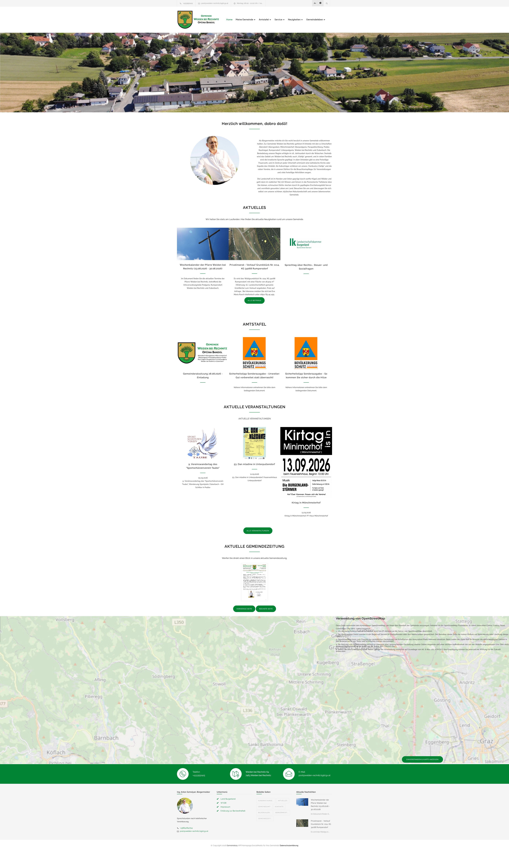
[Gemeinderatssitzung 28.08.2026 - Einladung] (203, 352)
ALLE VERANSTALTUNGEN (258, 531)
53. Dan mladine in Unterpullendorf (254, 464)
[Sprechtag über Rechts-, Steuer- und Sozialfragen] (306, 244)
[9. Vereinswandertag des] (203, 443)
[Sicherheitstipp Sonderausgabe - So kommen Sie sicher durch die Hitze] (306, 352)
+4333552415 (188, 3)
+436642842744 (186, 828)
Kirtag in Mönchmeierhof (306, 502)
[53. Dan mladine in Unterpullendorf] (254, 443)
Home (229, 19)
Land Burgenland (228, 799)
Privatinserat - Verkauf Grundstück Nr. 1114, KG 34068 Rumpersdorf (321, 824)
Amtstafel (264, 19)
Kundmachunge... (266, 801)
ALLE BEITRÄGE (254, 300)
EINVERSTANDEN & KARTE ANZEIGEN (422, 759)
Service (279, 19)
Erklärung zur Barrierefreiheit (233, 811)
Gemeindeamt (264, 807)
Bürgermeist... (281, 812)
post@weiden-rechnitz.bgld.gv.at (214, 3)
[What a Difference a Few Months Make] (302, 802)
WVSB (223, 803)
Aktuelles (282, 801)
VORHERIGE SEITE (244, 609)
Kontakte (279, 807)
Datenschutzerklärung (289, 845)
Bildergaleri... (264, 812)
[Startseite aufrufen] (198, 19)
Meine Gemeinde (245, 19)
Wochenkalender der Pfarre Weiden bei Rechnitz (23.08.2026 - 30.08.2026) (320, 804)
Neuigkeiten (294, 19)
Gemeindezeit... (265, 818)
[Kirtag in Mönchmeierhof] (306, 462)
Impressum (225, 807)
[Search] (327, 3)
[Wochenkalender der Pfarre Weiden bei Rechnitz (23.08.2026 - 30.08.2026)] (203, 244)
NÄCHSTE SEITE (266, 609)
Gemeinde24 (232, 845)
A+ (315, 3)
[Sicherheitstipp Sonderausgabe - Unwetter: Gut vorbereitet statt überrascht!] (254, 352)
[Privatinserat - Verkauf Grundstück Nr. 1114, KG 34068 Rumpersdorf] (254, 244)
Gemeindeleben (314, 19)
